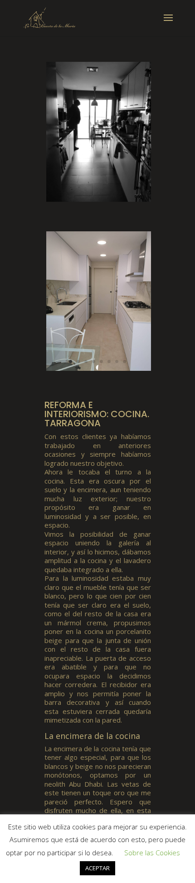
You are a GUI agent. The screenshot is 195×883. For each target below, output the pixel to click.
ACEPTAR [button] (97, 868)
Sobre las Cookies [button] (152, 852)
